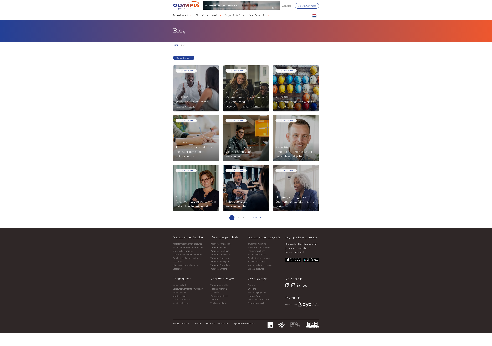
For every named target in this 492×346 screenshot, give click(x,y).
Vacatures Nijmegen (220, 261)
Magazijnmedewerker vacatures (187, 243)
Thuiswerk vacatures (257, 243)
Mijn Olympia (308, 6)
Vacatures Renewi (181, 303)
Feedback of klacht (256, 303)
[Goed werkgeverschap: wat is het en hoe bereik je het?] (196, 188)
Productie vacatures (257, 254)
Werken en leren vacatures (260, 265)
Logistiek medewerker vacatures (187, 254)
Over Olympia (257, 15)
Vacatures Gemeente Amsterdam (188, 288)
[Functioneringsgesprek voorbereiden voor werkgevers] (246, 138)
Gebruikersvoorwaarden (217, 323)
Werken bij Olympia (257, 292)
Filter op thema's (182, 58)
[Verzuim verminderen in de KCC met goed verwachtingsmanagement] (246, 88)
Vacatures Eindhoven (220, 258)
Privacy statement (181, 323)
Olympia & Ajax (234, 15)
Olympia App (254, 296)
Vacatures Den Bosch (220, 254)
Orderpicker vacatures (183, 251)
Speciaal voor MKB (219, 288)
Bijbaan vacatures (256, 268)
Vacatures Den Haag (220, 251)
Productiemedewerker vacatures (188, 247)
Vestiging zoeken (218, 303)
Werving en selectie (219, 296)
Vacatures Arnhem (219, 247)
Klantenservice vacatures (259, 247)
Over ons (252, 288)
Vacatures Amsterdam (220, 243)
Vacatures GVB (179, 296)
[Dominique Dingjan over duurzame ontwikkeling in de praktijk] (296, 188)
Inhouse (214, 299)
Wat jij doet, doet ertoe (258, 299)
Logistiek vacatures (256, 251)
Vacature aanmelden (220, 285)
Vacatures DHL (179, 285)
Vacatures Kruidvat (181, 299)
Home (175, 45)
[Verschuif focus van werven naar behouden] (296, 88)
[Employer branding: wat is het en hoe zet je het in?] (296, 138)
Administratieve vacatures (259, 258)
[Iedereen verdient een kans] (241, 5)
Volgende (257, 217)
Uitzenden (215, 292)
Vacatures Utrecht (219, 268)
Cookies (197, 323)
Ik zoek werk (181, 15)
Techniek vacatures (256, 261)
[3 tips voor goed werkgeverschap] (246, 188)
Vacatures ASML (180, 292)
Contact (286, 6)
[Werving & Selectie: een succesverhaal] (196, 88)
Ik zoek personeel (207, 15)
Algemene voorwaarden (244, 323)
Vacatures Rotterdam (220, 265)
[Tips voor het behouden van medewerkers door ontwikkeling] (196, 138)
